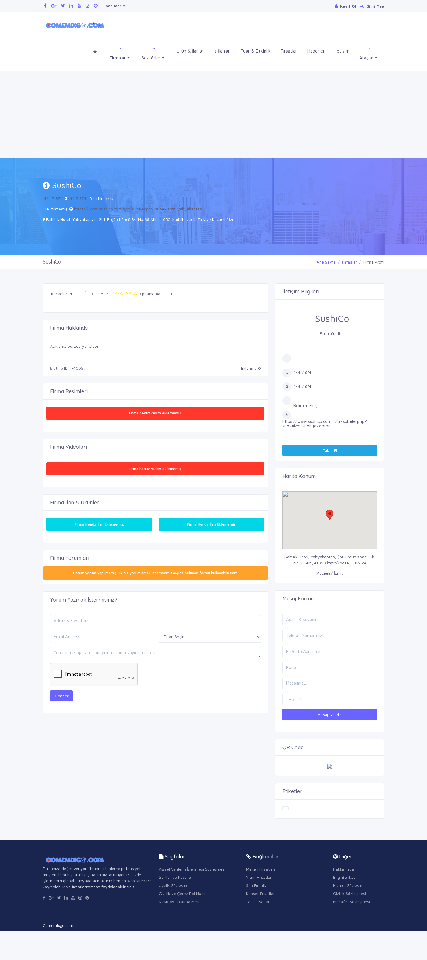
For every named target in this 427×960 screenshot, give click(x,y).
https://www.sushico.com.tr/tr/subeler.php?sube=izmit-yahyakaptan (138, 208)
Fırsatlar (289, 50)
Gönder (61, 696)
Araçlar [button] (367, 57)
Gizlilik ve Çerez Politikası (182, 893)
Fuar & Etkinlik (256, 50)
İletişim (342, 50)
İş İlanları (222, 50)
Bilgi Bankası (344, 877)
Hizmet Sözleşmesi (350, 885)
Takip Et (330, 450)
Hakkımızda (343, 869)
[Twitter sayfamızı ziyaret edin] (63, 5)
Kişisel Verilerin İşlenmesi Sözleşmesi (192, 869)
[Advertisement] (213, 114)
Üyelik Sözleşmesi (175, 885)
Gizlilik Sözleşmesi (349, 893)
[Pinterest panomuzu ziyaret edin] (96, 5)
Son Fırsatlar (257, 885)
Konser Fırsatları (261, 893)
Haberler (316, 50)
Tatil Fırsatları (258, 901)
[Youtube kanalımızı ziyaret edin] (79, 5)
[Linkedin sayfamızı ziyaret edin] (71, 5)
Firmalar (349, 261)
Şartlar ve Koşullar (175, 877)
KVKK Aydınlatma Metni (180, 901)
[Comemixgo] (74, 24)
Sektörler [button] (151, 57)
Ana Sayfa (326, 261)
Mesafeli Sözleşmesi (351, 901)
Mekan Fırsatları (260, 869)
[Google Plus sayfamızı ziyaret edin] (54, 5)
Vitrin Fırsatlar (259, 877)
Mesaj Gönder (329, 714)
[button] (329, 515)
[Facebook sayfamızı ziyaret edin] (45, 5)
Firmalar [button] (118, 57)
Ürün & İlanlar (190, 50)
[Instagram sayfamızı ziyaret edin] (87, 5)
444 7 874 (53, 198)
